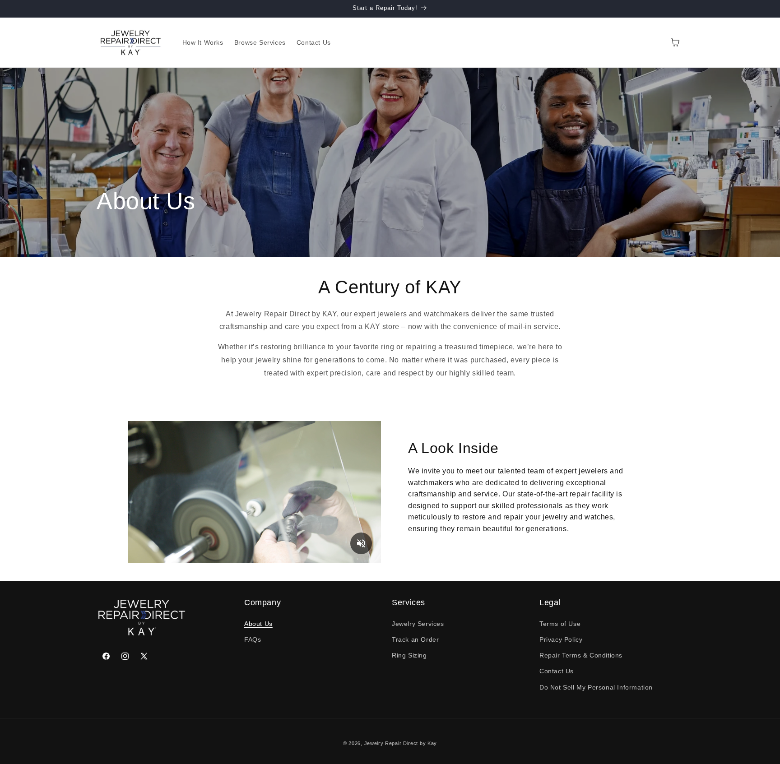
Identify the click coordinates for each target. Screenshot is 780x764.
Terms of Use (559, 623)
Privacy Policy (560, 639)
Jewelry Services (418, 623)
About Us (258, 623)
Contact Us (556, 671)
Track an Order (415, 639)
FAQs (252, 639)
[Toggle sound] (361, 543)
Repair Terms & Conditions (580, 655)
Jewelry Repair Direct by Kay (400, 743)
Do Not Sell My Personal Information (596, 687)
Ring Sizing (409, 655)
